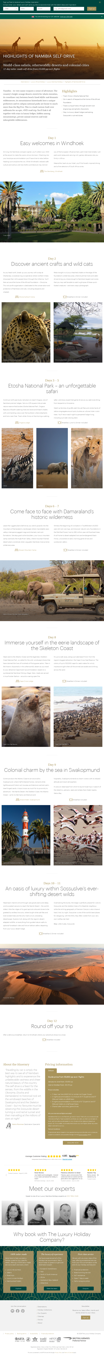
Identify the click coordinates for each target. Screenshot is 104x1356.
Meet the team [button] (52, 1288)
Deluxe (51, 1071)
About (40, 1323)
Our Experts (42, 1313)
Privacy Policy (58, 1352)
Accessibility (34, 1333)
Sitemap (41, 1316)
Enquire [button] (85, 1288)
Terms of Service (68, 1352)
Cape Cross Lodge (26, 681)
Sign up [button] (85, 1317)
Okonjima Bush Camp (27, 297)
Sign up (92, 9)
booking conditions (83, 1134)
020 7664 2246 (72, 1196)
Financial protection (47, 1333)
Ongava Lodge (24, 423)
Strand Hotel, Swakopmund (30, 800)
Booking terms (22, 1333)
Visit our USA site (66, 16)
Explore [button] (18, 1288)
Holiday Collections (45, 1310)
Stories (40, 1320)
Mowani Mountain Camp (27, 550)
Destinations (42, 1307)
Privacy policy (9, 1333)
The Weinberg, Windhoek (53, 171)
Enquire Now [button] (73, 1143)
